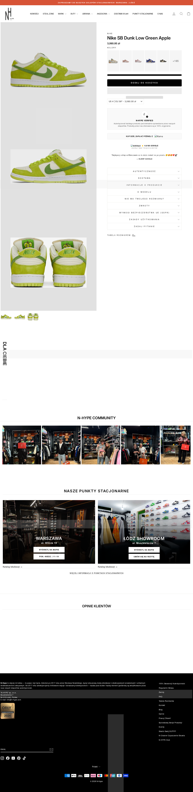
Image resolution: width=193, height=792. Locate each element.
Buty (73, 13)
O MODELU (144, 192)
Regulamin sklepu (166, 688)
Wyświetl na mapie (49, 549)
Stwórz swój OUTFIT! (167, 731)
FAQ (160, 696)
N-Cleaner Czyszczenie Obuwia (172, 735)
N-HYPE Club (164, 740)
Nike (110, 33)
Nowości (34, 13)
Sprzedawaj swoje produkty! (170, 722)
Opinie (161, 714)
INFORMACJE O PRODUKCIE (144, 185)
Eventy (161, 727)
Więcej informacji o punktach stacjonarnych (96, 573)
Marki (61, 13)
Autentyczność (144, 171)
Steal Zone (48, 13)
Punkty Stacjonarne (143, 13)
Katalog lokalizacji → (12, 566)
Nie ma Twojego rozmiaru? (144, 199)
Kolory (111, 48)
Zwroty (161, 692)
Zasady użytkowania (144, 219)
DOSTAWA (144, 178)
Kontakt (162, 705)
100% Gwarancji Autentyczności (172, 683)
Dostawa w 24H (121, 13)
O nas (160, 13)
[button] (144, 91)
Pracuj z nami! (165, 718)
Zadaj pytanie (144, 226)
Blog (160, 709)
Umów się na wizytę (144, 556)
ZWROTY (144, 206)
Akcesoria (102, 13)
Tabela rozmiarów (166, 701)
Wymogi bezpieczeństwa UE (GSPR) (144, 213)
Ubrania (86, 13)
